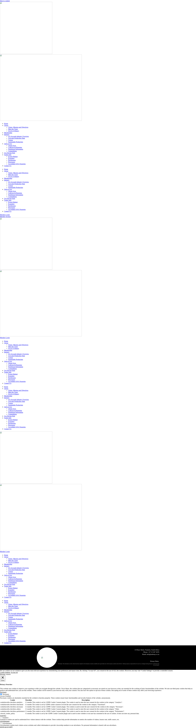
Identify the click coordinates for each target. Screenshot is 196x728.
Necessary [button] (3, 692)
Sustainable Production (15, 142)
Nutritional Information (15, 149)
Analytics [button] (3, 716)
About (6, 125)
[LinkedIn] (152, 657)
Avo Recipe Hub (9, 153)
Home (6, 123)
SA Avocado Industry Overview (18, 136)
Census (10, 140)
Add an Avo (8, 144)
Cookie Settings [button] (5, 672)
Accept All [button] (14, 672)
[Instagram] (155, 657)
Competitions (12, 151)
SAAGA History (13, 131)
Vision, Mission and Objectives (18, 127)
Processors (11, 162)
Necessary (5, 694)
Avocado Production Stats (16, 138)
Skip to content (5, 1)
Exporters (11, 158)
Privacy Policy (154, 661)
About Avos (12, 145)
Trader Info (7, 155)
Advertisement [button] (4, 721)
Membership (8, 133)
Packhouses (12, 160)
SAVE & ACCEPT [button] (6, 727)
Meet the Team (13, 129)
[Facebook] (158, 657)
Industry (6, 134)
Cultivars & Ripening (15, 147)
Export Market (13, 156)
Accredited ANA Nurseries (17, 164)
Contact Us (7, 166)
